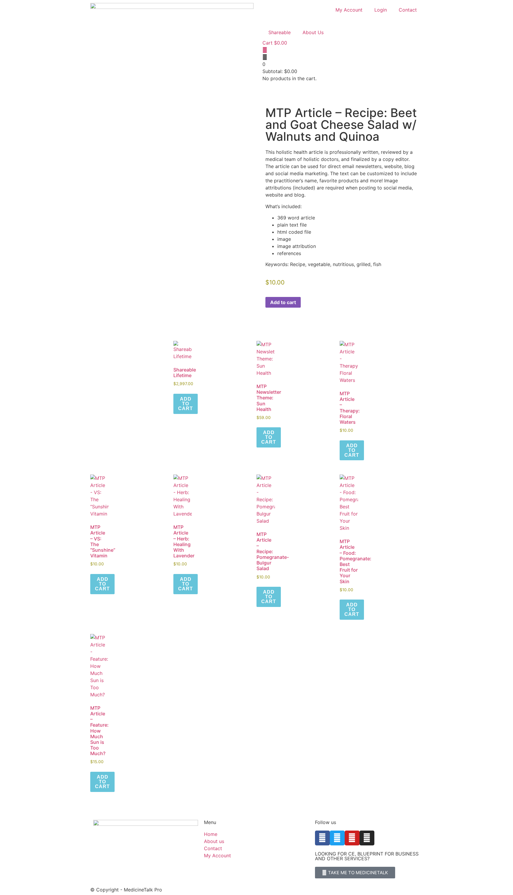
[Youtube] (352, 838)
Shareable (279, 32)
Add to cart (283, 302)
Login (380, 10)
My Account (348, 10)
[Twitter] (337, 838)
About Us (313, 32)
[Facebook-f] (322, 838)
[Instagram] (367, 838)
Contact (408, 10)
